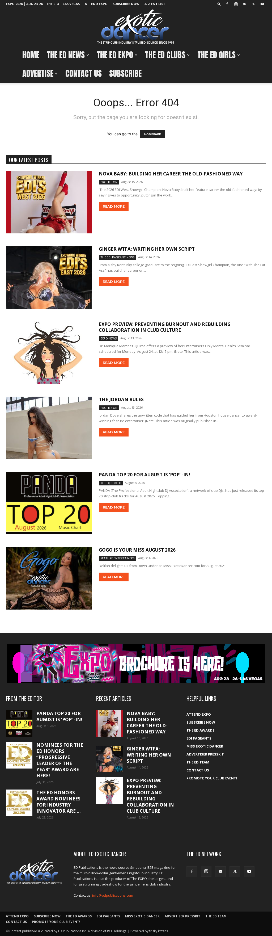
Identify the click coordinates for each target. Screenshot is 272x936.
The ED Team (197, 762)
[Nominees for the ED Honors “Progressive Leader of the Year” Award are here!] (19, 755)
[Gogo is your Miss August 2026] (49, 578)
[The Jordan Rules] (49, 428)
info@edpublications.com (112, 895)
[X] (253, 4)
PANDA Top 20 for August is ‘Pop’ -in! (144, 475)
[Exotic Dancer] (136, 27)
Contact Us (83, 73)
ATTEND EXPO (96, 4)
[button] (219, 4)
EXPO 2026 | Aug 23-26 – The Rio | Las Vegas (43, 4)
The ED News (66, 55)
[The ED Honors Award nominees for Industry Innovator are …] (19, 803)
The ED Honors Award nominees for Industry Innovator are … (58, 802)
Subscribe (125, 73)
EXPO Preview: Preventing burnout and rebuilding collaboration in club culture (165, 327)
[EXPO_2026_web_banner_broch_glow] (136, 663)
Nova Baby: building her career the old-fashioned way (171, 174)
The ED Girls (216, 55)
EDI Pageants (198, 738)
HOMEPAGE (152, 134)
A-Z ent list (154, 4)
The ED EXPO (115, 55)
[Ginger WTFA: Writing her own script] (49, 277)
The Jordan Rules (121, 399)
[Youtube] (262, 4)
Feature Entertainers (117, 558)
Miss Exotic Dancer (204, 746)
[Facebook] (227, 4)
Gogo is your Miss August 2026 (137, 550)
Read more (114, 206)
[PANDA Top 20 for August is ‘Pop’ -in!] (49, 503)
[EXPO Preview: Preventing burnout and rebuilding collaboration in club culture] (49, 352)
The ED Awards (200, 730)
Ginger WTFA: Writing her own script (147, 249)
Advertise (37, 73)
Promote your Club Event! (211, 778)
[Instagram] (236, 4)
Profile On (108, 182)
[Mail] (245, 4)
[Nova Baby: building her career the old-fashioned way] (49, 202)
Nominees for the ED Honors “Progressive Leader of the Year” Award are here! (59, 760)
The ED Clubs (165, 55)
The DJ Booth (110, 483)
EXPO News (108, 338)
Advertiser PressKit (205, 754)
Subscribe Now (126, 4)
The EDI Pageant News (117, 257)
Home (30, 55)
